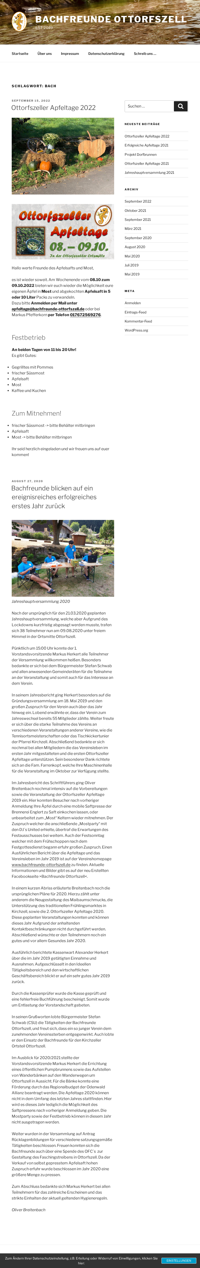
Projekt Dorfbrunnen (141, 154)
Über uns (45, 53)
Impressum (70, 53)
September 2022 (138, 201)
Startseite (20, 53)
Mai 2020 (132, 256)
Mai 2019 (132, 274)
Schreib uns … (145, 53)
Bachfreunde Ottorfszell (111, 19)
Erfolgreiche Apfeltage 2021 (147, 145)
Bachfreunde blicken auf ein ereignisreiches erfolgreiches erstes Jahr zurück (54, 497)
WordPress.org (136, 330)
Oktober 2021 (135, 210)
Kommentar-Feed (138, 321)
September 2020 (138, 238)
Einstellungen (179, 1260)
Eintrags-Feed (135, 312)
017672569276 (85, 314)
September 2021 (138, 219)
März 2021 (133, 228)
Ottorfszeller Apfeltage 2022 (53, 107)
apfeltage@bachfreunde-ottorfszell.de (48, 309)
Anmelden (133, 303)
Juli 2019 (132, 265)
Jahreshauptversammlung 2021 (149, 172)
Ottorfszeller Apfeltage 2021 (147, 163)
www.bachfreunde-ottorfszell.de (41, 864)
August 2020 (135, 247)
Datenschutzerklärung (106, 53)
